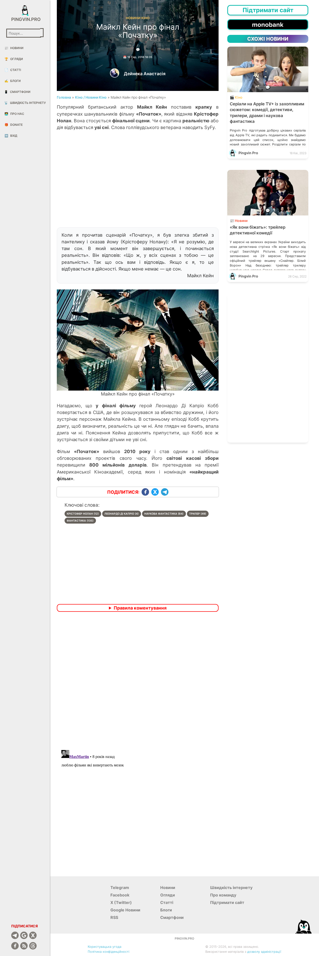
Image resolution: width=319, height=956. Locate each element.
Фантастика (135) (80, 520)
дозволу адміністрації (264, 952)
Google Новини (125, 909)
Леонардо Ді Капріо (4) (121, 513)
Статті (12, 70)
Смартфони (17, 92)
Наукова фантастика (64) (163, 513)
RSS (114, 917)
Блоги (12, 81)
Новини (13, 48)
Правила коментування (140, 608)
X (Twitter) (121, 902)
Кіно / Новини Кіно (91, 97)
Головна (64, 97)
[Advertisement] (138, 181)
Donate (13, 125)
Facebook (119, 894)
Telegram (119, 887)
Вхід (10, 135)
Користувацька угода (104, 947)
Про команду (223, 894)
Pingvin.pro (25, 19)
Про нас (14, 114)
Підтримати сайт (227, 902)
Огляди (13, 59)
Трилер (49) (197, 513)
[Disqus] (137, 681)
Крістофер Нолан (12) (83, 513)
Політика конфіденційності (108, 952)
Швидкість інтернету (25, 103)
